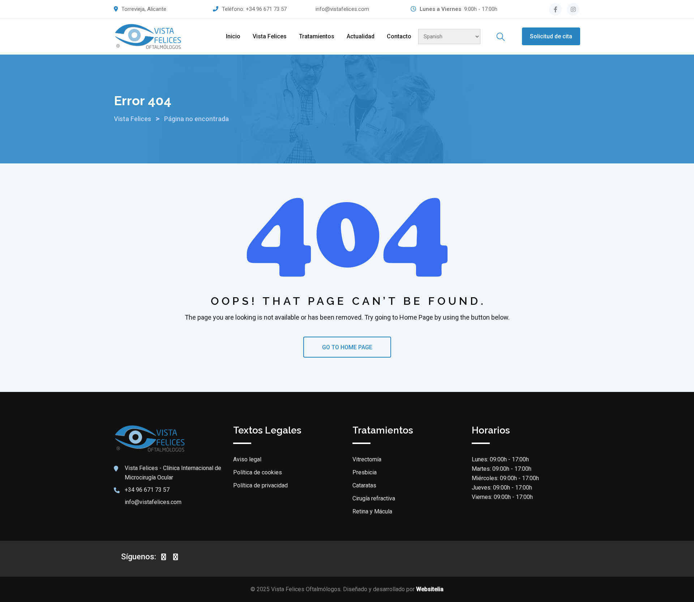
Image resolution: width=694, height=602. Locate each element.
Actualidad (360, 36)
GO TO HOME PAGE (347, 347)
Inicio (233, 36)
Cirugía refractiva (373, 498)
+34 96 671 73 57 (266, 9)
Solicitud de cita (551, 36)
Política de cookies (257, 472)
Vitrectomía (366, 459)
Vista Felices (270, 36)
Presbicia (364, 472)
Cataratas (364, 485)
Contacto (399, 36)
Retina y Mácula (372, 511)
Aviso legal (247, 459)
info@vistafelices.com (342, 9)
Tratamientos (316, 36)
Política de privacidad (260, 485)
